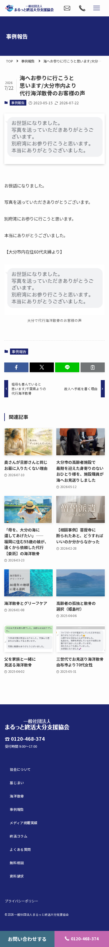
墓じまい (17, 782)
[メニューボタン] (96, 8)
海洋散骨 (17, 796)
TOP (9, 61)
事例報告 (28, 61)
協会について (20, 769)
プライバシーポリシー (21, 900)
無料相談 (17, 862)
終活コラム (18, 836)
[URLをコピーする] (93, 367)
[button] (16, 367)
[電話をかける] (82, 8)
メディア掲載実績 (24, 822)
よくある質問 (20, 849)
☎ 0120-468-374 (25, 738)
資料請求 (17, 876)
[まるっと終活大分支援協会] (29, 8)
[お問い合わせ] (67, 8)
